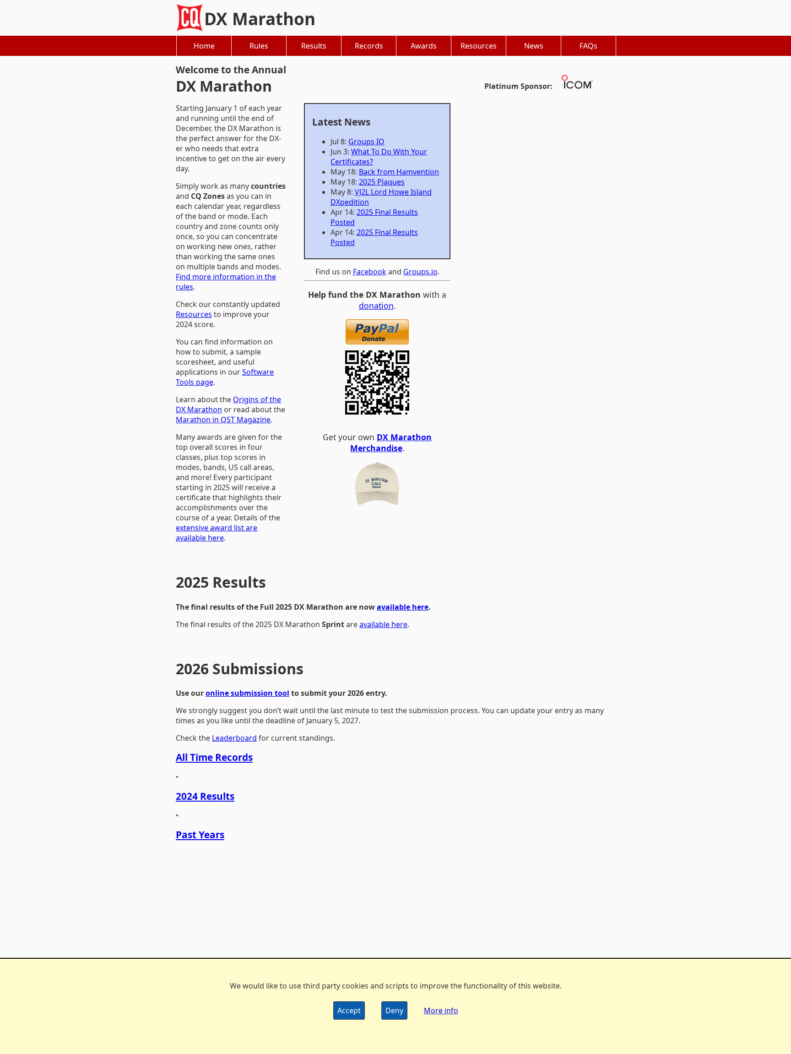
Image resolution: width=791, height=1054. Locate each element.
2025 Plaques (382, 182)
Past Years (200, 834)
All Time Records (214, 757)
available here (402, 607)
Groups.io (420, 272)
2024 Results (205, 796)
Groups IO (366, 142)
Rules (258, 46)
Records (369, 46)
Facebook (369, 272)
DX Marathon (259, 18)
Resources (479, 46)
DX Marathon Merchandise (391, 442)
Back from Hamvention (399, 172)
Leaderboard (234, 738)
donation (376, 305)
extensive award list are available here (216, 533)
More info (441, 1010)
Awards (424, 46)
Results (313, 46)
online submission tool (247, 693)
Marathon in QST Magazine (223, 420)
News (533, 46)
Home (204, 46)
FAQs (588, 46)
